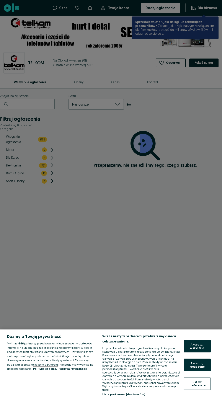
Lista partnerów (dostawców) (123, 394)
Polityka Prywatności (73, 368)
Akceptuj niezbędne (197, 364)
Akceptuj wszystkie (197, 346)
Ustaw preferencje (197, 383)
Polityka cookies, (45, 368)
